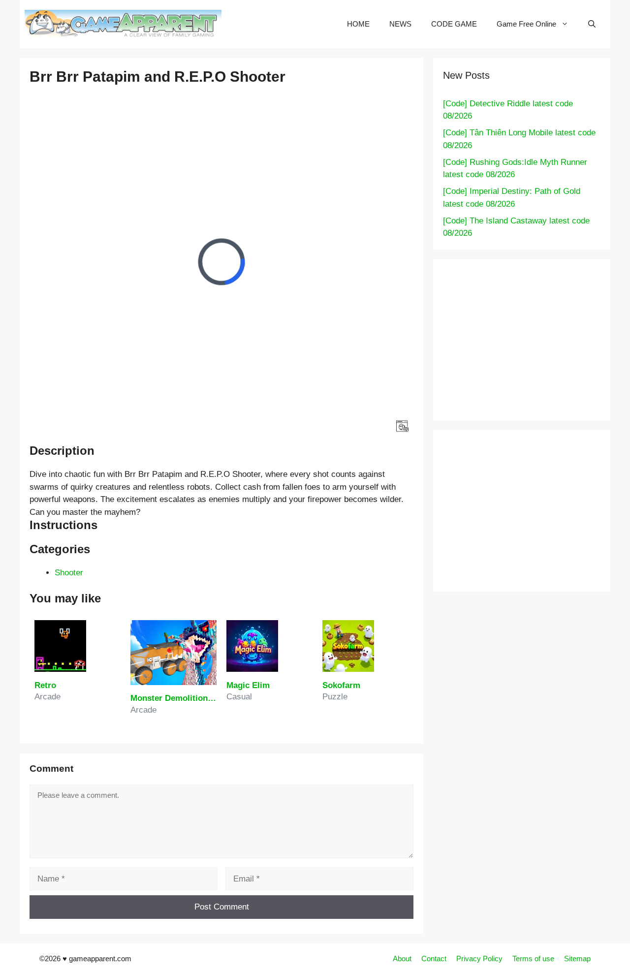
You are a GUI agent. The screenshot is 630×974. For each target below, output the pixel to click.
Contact (433, 958)
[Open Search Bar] (591, 24)
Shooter (69, 572)
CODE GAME (454, 24)
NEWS (400, 24)
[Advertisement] (536, 338)
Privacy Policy (479, 958)
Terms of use (533, 958)
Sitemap (577, 958)
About (402, 958)
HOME (358, 24)
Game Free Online (526, 24)
